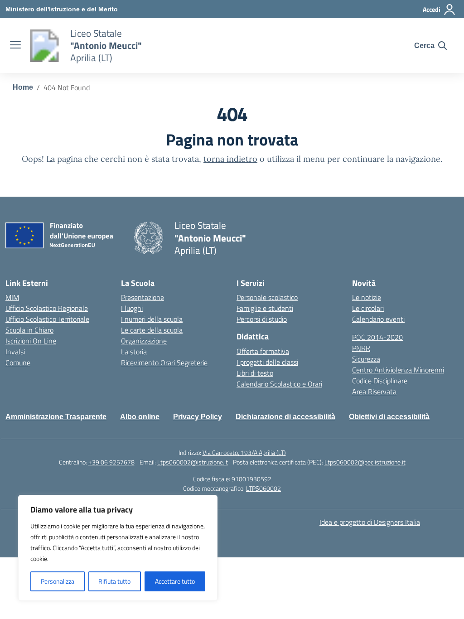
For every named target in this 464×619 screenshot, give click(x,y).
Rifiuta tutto (114, 581)
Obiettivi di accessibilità (389, 417)
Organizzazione (144, 340)
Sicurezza (366, 358)
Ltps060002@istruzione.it (192, 462)
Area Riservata (374, 391)
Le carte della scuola (152, 329)
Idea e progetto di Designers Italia (369, 522)
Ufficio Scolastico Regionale (46, 308)
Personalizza (57, 581)
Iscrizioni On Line (30, 340)
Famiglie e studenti (265, 308)
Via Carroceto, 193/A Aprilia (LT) (244, 452)
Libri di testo (255, 373)
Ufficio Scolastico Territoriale (47, 319)
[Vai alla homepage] (44, 45)
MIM (12, 297)
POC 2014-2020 (377, 337)
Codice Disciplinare (379, 380)
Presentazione (142, 297)
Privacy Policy (197, 417)
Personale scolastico (267, 297)
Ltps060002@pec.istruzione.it (365, 462)
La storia (134, 351)
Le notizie (366, 297)
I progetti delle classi (267, 362)
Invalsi (15, 351)
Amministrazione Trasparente (55, 417)
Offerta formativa (263, 351)
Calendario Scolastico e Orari (279, 383)
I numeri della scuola (152, 319)
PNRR (361, 348)
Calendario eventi (378, 319)
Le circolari (368, 308)
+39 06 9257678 (111, 462)
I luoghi (132, 308)
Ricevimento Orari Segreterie (164, 362)
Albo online (140, 417)
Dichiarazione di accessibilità (285, 417)
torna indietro (230, 159)
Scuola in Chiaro (29, 329)
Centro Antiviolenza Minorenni (398, 369)
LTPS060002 (263, 488)
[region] (118, 548)
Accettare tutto (175, 581)
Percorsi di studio (262, 319)
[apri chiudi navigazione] (15, 45)
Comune (17, 362)
